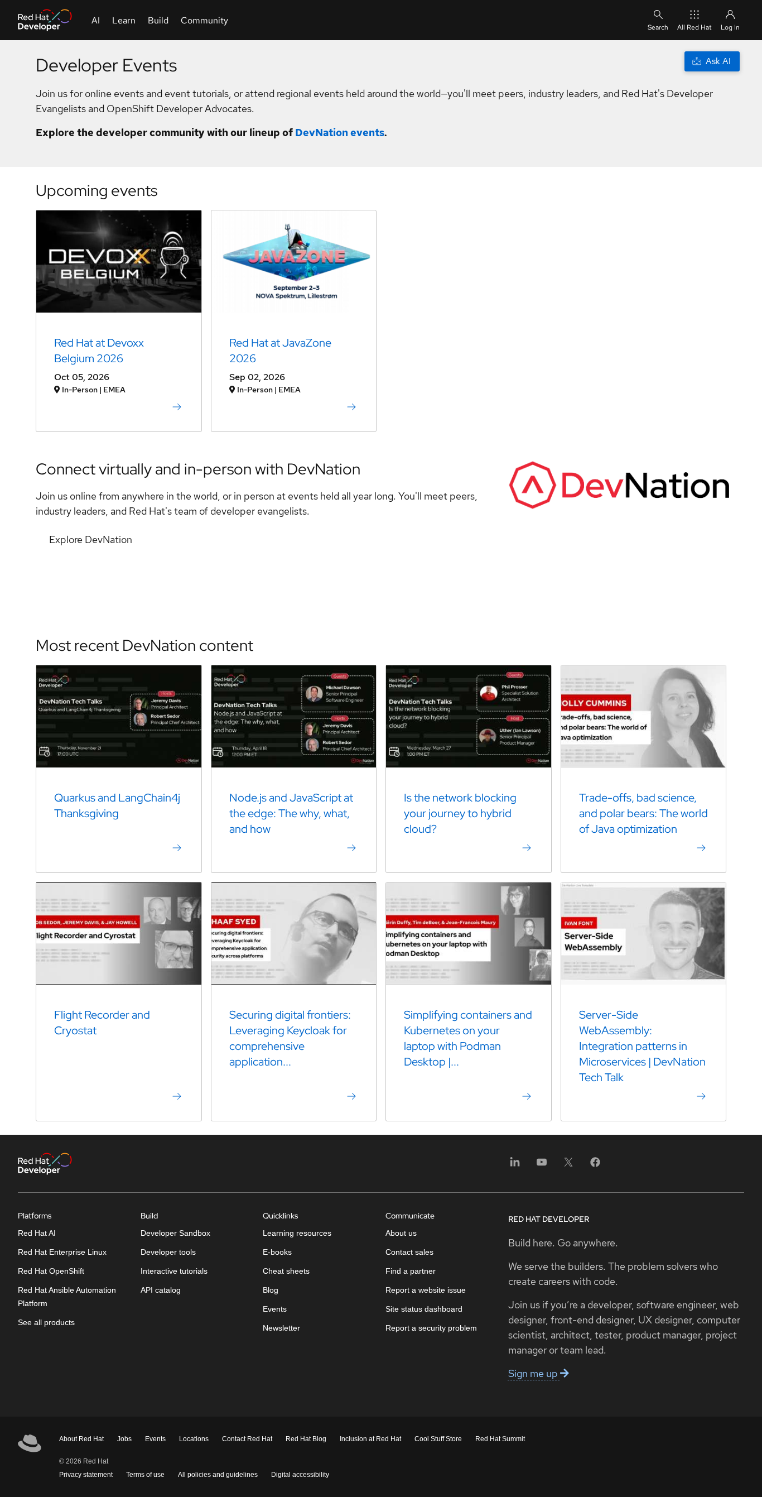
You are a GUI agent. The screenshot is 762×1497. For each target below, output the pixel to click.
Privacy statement (86, 1475)
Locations (194, 1439)
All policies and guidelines (218, 1475)
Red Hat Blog (306, 1439)
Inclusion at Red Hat (370, 1439)
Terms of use (145, 1475)
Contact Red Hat (247, 1439)
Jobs (124, 1439)
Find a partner (410, 1270)
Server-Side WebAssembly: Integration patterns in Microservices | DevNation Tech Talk (642, 1046)
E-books (277, 1252)
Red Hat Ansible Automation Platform (67, 1296)
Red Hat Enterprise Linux (62, 1252)
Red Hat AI (37, 1233)
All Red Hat (694, 27)
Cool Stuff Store (438, 1439)
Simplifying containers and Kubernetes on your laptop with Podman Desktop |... (468, 1038)
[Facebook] (595, 1166)
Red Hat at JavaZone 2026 (280, 350)
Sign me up (534, 1373)
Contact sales (409, 1252)
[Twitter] (568, 1166)
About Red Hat (81, 1439)
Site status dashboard (423, 1308)
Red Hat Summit (500, 1439)
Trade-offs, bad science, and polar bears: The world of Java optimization (643, 813)
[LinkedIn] (515, 1166)
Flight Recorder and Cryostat (102, 1022)
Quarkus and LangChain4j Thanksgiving (117, 805)
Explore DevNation (90, 539)
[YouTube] (541, 1166)
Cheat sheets (286, 1270)
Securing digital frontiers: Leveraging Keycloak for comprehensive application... (290, 1038)
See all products (46, 1322)
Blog (270, 1289)
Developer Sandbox (175, 1233)
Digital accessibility (300, 1475)
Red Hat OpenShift (51, 1270)
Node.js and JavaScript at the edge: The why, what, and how (291, 813)
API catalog (161, 1289)
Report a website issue (425, 1289)
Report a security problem (431, 1327)
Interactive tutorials (174, 1270)
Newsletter (281, 1327)
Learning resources (297, 1233)
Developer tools (168, 1252)
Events (275, 1308)
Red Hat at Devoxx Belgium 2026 (99, 350)
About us (401, 1233)
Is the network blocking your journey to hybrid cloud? (460, 813)
